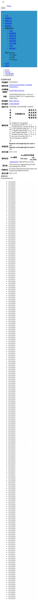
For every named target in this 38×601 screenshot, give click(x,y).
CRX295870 (11, 556)
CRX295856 (11, 584)
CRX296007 (11, 285)
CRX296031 (11, 237)
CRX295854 (11, 588)
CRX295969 (11, 361)
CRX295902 (11, 493)
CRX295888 (11, 520)
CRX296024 (11, 251)
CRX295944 (11, 411)
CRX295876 (11, 544)
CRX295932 (11, 435)
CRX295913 (11, 471)
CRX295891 (11, 514)
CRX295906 (11, 485)
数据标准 (12, 36)
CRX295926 (11, 447)
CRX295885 (11, 526)
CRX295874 (11, 548)
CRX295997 (11, 305)
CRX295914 (11, 469)
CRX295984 (11, 331)
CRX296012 (11, 275)
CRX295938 (11, 423)
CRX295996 (11, 307)
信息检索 (8, 23)
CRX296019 (11, 261)
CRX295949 (11, 401)
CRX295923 (11, 453)
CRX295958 (11, 383)
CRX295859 (11, 578)
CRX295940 (11, 419)
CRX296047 (11, 206)
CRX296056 (11, 188)
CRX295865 (11, 566)
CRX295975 (11, 349)
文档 (11, 46)
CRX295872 (11, 552)
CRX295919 (11, 461)
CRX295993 (11, 313)
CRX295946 (11, 407)
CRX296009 (11, 281)
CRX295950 (11, 399)
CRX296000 (11, 299)
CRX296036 (11, 228)
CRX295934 (11, 431)
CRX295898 (11, 500)
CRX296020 (11, 259)
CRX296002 (11, 295)
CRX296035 (11, 230)
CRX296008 (11, 283)
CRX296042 (11, 216)
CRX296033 (11, 233)
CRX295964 (11, 371)
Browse (7, 72)
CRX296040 (11, 220)
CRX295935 (11, 429)
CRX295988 (11, 323)
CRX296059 (11, 182)
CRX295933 (11, 433)
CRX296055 (11, 190)
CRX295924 (11, 451)
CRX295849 (11, 598)
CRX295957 (11, 385)
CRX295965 (11, 369)
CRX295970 (11, 359)
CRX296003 (11, 293)
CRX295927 (11, 445)
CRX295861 (11, 574)
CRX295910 (11, 477)
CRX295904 (11, 489)
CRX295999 (11, 301)
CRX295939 (11, 421)
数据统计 (8, 26)
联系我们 (12, 48)
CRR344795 (14, 162)
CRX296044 (11, 212)
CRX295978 (11, 343)
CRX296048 (11, 204)
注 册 (7, 63)
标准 (11, 31)
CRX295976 (11, 347)
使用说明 (12, 41)
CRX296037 (11, 226)
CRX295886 (11, 524)
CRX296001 (11, 297)
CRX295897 (11, 502)
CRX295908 (11, 481)
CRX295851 (11, 594)
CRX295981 (11, 337)
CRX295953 (11, 393)
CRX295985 (11, 329)
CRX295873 (11, 550)
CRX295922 (11, 455)
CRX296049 (11, 202)
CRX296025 (11, 249)
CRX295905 (11, 487)
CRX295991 (11, 317)
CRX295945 (11, 409)
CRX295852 (11, 592)
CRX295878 (11, 540)
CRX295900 (11, 496)
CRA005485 (9, 73)
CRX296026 (11, 247)
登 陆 (7, 66)
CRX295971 (11, 357)
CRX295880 (11, 536)
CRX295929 (11, 441)
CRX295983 (11, 333)
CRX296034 (11, 231)
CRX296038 (11, 224)
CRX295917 (11, 465)
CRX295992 (11, 315)
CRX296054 (11, 192)
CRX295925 (11, 449)
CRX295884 (11, 528)
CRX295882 (11, 532)
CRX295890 (11, 516)
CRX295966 (11, 367)
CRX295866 (11, 564)
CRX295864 (11, 568)
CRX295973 (11, 353)
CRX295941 (11, 417)
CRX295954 (11, 391)
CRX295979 (11, 341)
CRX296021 (11, 257)
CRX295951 (11, 397)
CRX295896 (11, 504)
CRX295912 (11, 473)
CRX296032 (11, 235)
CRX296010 (11, 279)
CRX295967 (11, 365)
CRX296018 (11, 263)
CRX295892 (11, 512)
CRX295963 (11, 373)
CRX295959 (11, 381)
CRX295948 (11, 403)
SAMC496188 (14, 104)
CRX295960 (11, 379)
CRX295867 (11, 562)
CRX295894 (11, 508)
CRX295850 (11, 596)
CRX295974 (11, 351)
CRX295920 (11, 459)
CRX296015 (11, 269)
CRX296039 (11, 222)
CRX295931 (11, 437)
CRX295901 (11, 495)
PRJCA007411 (14, 101)
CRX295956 (11, 387)
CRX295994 (11, 311)
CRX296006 (11, 287)
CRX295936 (11, 427)
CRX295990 (11, 319)
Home (7, 70)
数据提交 (8, 18)
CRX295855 (11, 586)
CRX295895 (11, 506)
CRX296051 (11, 198)
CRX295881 (11, 534)
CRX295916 (11, 467)
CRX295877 (11, 542)
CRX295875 (11, 546)
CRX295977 (11, 345)
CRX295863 (11, 570)
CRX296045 (11, 210)
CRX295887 (11, 522)
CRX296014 (11, 271)
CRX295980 (11, 339)
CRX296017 (11, 265)
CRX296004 (11, 291)
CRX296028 (11, 243)
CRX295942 (11, 415)
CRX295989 (11, 321)
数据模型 (12, 33)
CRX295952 (11, 395)
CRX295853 (11, 590)
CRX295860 (11, 576)
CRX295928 (11, 443)
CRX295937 (11, 425)
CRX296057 (11, 186)
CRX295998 (11, 303)
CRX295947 (11, 405)
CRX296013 (11, 273)
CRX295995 (11, 309)
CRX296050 (11, 200)
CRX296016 (11, 267)
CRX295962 (11, 375)
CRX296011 (11, 277)
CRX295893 (11, 510)
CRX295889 (11, 518)
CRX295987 (11, 325)
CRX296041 (11, 218)
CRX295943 (11, 413)
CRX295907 (11, 483)
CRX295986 (11, 327)
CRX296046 (11, 208)
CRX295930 (11, 439)
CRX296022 (11, 255)
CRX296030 (11, 239)
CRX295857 (11, 582)
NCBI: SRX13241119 (16, 90)
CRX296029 (11, 241)
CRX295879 (11, 538)
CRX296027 (11, 245)
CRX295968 (11, 363)
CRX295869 (11, 558)
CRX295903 (11, 491)
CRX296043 (11, 214)
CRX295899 (11, 498)
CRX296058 (11, 184)
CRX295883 (11, 530)
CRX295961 (11, 377)
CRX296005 (11, 289)
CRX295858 (11, 580)
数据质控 (12, 38)
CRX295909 (11, 479)
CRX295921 (11, 457)
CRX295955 (11, 389)
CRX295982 (11, 335)
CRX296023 (11, 253)
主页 (6, 16)
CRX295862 (11, 572)
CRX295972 (11, 355)
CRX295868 (11, 560)
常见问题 (12, 43)
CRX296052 (11, 196)
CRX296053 (11, 194)
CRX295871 (11, 554)
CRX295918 (11, 463)
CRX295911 (11, 475)
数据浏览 (8, 21)
